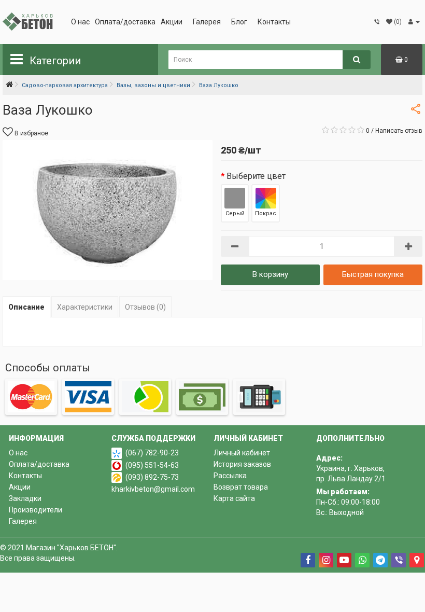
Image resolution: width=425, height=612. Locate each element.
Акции (171, 22)
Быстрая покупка (373, 274)
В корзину (270, 274)
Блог (239, 22)
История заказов (242, 464)
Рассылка (230, 475)
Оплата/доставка (125, 22)
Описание (26, 307)
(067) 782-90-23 (152, 453)
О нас (80, 22)
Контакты (274, 22)
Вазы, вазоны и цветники (153, 85)
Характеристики (84, 307)
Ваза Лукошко (218, 85)
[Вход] (414, 21)
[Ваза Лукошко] (107, 210)
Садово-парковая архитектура (65, 85)
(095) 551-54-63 (152, 465)
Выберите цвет (256, 176)
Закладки (25, 498)
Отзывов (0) (145, 307)
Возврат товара (241, 487)
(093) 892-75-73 (152, 477)
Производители (35, 510)
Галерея (207, 22)
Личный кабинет (242, 453)
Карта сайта (234, 498)
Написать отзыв (398, 130)
